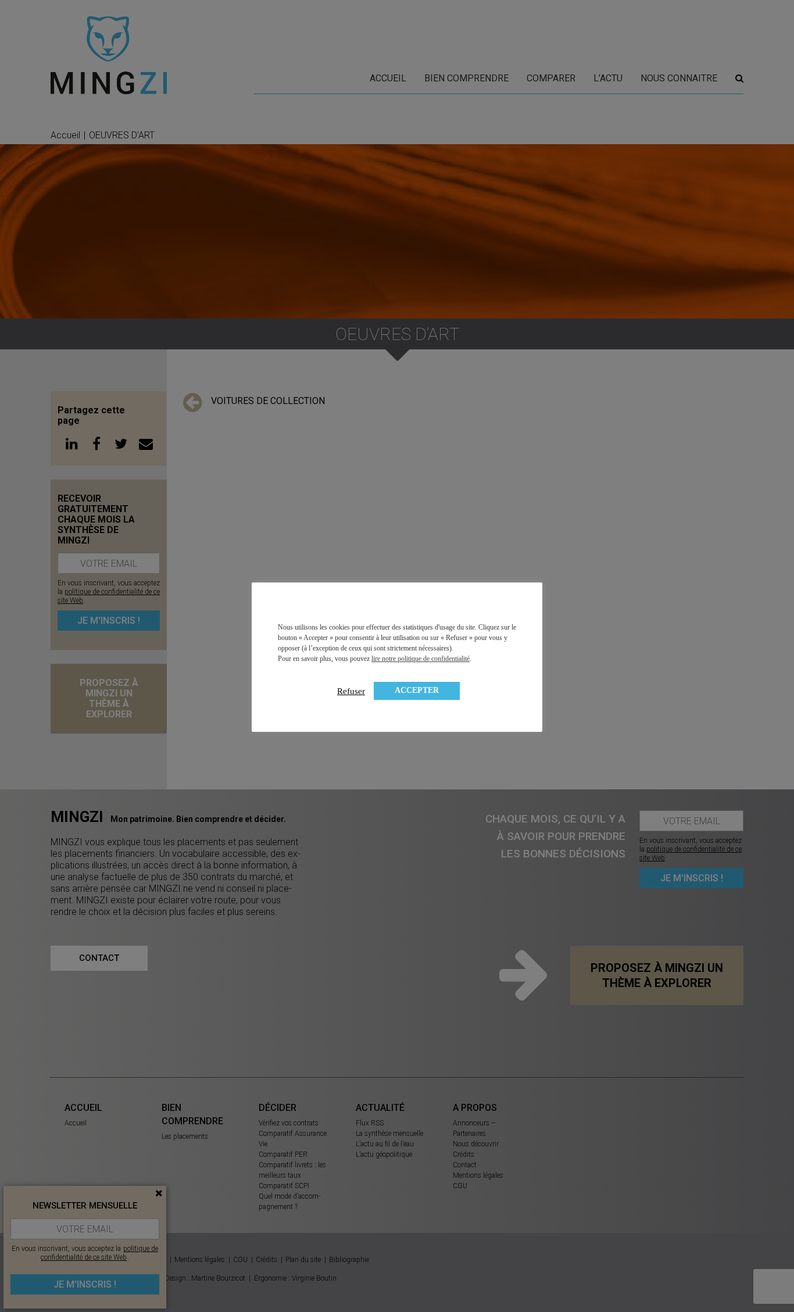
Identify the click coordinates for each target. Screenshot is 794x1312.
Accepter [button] (417, 690)
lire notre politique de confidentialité (420, 659)
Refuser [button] (351, 691)
